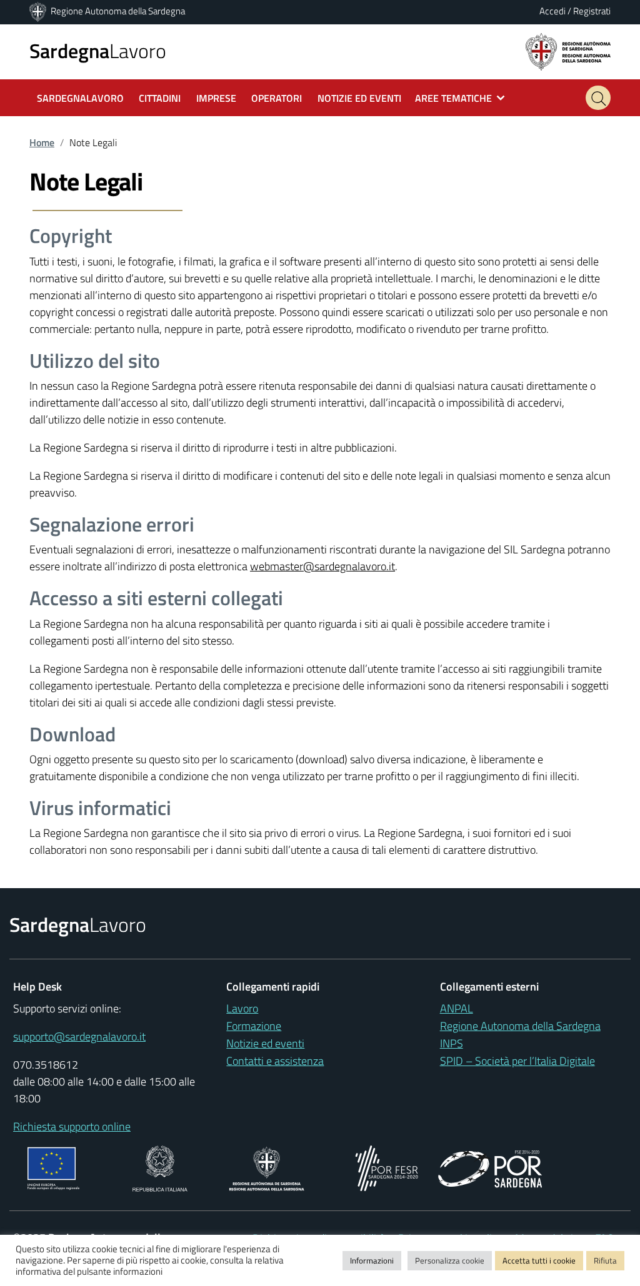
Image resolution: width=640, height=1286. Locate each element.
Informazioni (372, 1260)
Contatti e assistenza (275, 1060)
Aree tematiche (453, 98)
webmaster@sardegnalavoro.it (322, 566)
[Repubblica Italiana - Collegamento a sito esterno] (159, 1167)
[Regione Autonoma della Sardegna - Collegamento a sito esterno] (267, 1167)
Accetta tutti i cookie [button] (539, 1260)
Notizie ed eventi (265, 1043)
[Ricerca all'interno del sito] (598, 98)
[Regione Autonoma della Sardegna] (38, 11)
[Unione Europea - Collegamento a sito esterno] (53, 1167)
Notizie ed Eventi (359, 98)
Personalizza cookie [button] (449, 1260)
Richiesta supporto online (72, 1126)
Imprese (216, 98)
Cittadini (160, 98)
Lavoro (97, 51)
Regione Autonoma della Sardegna (118, 11)
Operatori (276, 98)
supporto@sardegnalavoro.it (79, 1036)
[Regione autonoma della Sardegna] (568, 50)
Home (41, 142)
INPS (451, 1043)
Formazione (253, 1025)
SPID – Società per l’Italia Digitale (517, 1060)
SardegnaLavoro (80, 98)
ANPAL (456, 1008)
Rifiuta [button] (605, 1260)
